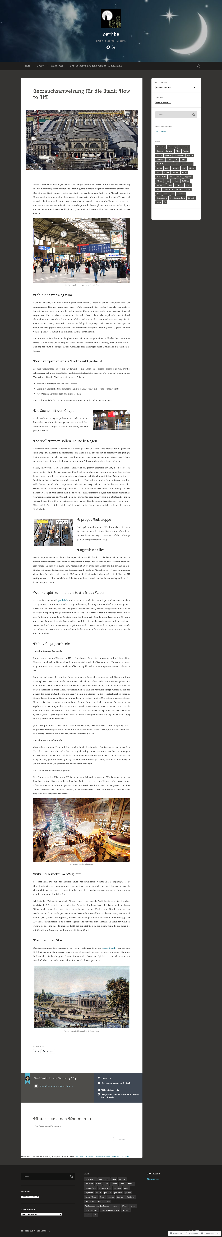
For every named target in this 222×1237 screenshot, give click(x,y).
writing (166, 194)
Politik (171, 177)
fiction (169, 160)
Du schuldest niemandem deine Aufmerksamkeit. (96, 66)
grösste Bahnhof (109, 947)
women (188, 189)
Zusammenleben (162, 198)
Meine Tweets (160, 131)
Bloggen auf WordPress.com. (35, 1231)
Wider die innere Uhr (110, 1090)
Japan (167, 168)
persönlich (176, 172)
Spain (167, 181)
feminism (190, 155)
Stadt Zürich (160, 185)
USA (158, 189)
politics (184, 172)
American (186, 151)
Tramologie (57, 66)
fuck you (159, 168)
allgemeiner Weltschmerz (165, 151)
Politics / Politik (161, 177)
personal (166, 172)
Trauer (188, 185)
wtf (173, 194)
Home (27, 66)
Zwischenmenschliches (177, 198)
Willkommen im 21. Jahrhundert (172, 189)
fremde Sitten (175, 164)
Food (176, 160)
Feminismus (160, 160)
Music (158, 172)
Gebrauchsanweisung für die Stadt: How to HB (81, 94)
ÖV (165, 202)
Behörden (168, 155)
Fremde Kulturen (162, 164)
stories (170, 185)
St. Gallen (175, 181)
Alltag (178, 151)
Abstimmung (172, 147)
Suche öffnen (198, 66)
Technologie (179, 185)
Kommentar (121, 1139)
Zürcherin (191, 198)
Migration (192, 168)
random (179, 177)
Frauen (183, 160)
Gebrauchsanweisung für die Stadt (115, 1083)
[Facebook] (108, 46)
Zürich (159, 202)
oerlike (111, 34)
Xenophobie (181, 194)
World (158, 194)
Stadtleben (185, 181)
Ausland (159, 155)
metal (184, 168)
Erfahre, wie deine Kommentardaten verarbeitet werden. (103, 1156)
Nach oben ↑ (195, 1231)
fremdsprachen (187, 164)
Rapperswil (188, 177)
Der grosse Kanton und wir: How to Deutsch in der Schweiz (120, 1095)
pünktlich (63, 600)
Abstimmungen (184, 147)
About (40, 66)
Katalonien (175, 168)
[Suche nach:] (176, 114)
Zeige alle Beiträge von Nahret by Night (56, 1086)
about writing (161, 147)
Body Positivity (179, 155)
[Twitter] (114, 46)
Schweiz (159, 181)
